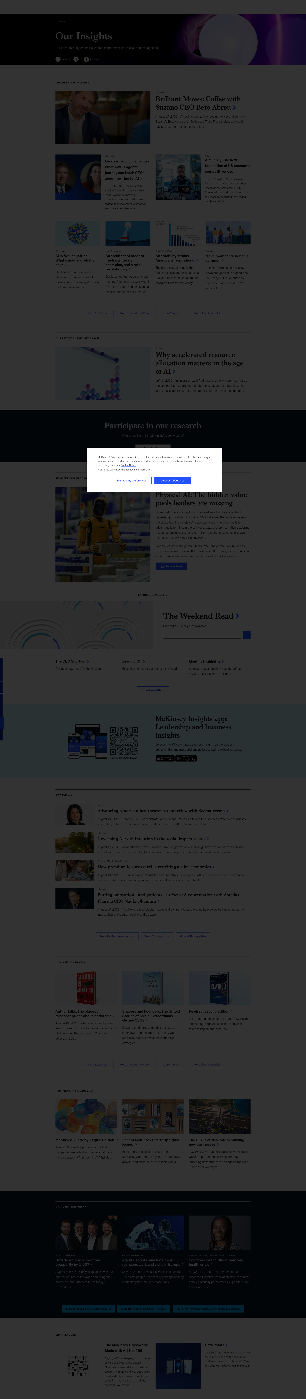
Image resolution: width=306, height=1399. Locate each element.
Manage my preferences (131, 480)
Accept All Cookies (172, 480)
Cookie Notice (128, 465)
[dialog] (154, 470)
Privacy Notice (121, 469)
